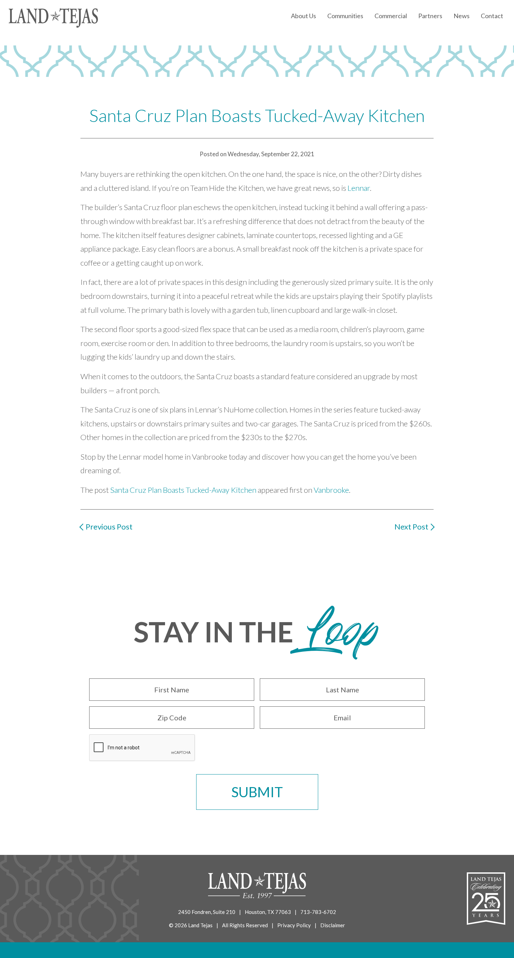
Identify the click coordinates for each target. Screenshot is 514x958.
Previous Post (109, 526)
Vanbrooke (331, 490)
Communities (345, 16)
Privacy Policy (294, 925)
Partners (430, 16)
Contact (492, 16)
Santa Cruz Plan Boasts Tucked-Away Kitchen (183, 490)
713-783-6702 (318, 912)
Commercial (390, 16)
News (462, 16)
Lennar (359, 188)
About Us (303, 16)
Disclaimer (332, 925)
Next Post (411, 526)
